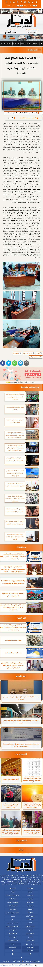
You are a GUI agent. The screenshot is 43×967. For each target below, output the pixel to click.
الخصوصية (12, 947)
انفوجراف (30, 930)
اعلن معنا (30, 947)
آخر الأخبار (21, 618)
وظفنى (30, 937)
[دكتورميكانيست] (21, 37)
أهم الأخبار (21, 676)
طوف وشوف (30, 940)
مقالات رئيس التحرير (12, 895)
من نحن (12, 944)
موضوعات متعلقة (30, 387)
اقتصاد (30, 899)
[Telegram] (20, 363)
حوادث (23, 43)
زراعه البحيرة (28, 353)
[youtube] (29, 2)
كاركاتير (30, 923)
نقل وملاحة (12, 937)
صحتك (12, 916)
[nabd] (21, 2)
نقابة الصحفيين (13, 940)
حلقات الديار (12, 899)
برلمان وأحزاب (30, 916)
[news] (25, 2)
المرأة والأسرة (12, 906)
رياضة (29, 43)
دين (13, 920)
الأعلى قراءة (21, 754)
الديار (38, 353)
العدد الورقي (12, 909)
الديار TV (30, 913)
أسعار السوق (13, 933)
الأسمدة (16, 353)
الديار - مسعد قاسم (28, 118)
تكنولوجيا (30, 906)
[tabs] (6, 2)
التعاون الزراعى (34, 357)
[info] (10, 2)
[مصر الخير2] (21, 375)
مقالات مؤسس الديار (12, 926)
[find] (14, 2)
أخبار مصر (35, 43)
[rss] (18, 2)
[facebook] (36, 2)
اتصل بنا (30, 951)
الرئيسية (30, 888)
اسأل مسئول (30, 944)
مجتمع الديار (30, 933)
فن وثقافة (16, 43)
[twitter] (33, 2)
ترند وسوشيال (30, 926)
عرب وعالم (30, 902)
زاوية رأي (30, 909)
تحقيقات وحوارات (12, 902)
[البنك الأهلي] (21, 11)
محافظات (32, 50)
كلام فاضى (12, 930)
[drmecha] (21, 46)
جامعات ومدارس (12, 923)
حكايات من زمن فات (13, 913)
